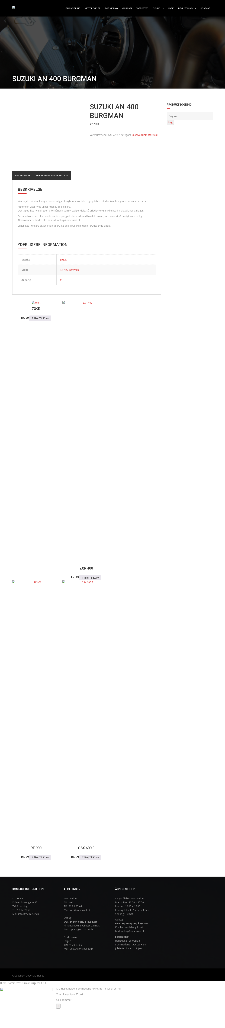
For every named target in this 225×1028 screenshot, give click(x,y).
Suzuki (63, 259)
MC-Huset (38, 975)
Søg (170, 122)
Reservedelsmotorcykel (144, 134)
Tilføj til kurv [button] (40, 318)
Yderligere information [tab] (52, 175)
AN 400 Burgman (69, 269)
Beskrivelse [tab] (22, 175)
